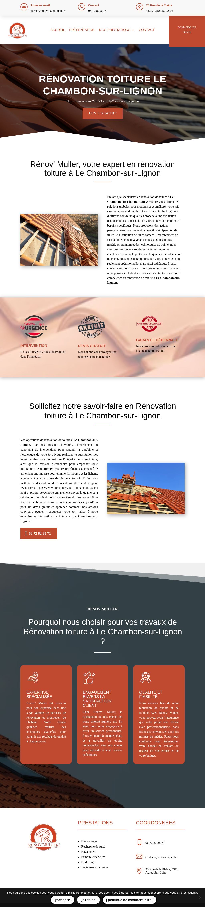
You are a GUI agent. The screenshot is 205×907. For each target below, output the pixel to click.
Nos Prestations (114, 30)
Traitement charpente (94, 867)
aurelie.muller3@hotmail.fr (48, 10)
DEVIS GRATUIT (102, 113)
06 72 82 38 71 (98, 10)
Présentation (82, 30)
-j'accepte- (62, 900)
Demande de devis (187, 30)
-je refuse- (88, 900)
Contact (147, 30)
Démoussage (89, 841)
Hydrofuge (88, 862)
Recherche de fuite (93, 846)
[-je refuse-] (200, 897)
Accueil (57, 30)
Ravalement (88, 851)
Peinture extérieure (93, 857)
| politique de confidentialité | (129, 900)
